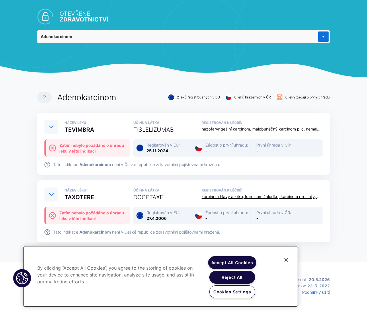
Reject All (232, 277)
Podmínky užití (316, 292)
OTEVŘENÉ (84, 16)
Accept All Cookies (232, 262)
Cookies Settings (232, 291)
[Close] (286, 260)
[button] (22, 278)
